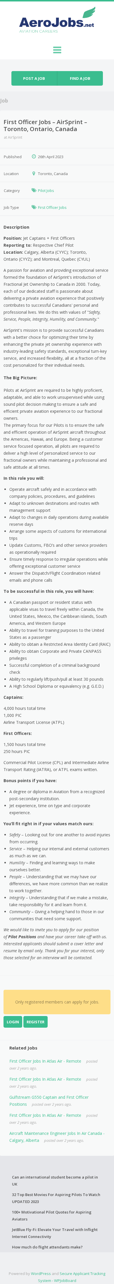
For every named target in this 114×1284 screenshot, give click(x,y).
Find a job (80, 78)
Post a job (34, 78)
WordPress (41, 1273)
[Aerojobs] (57, 21)
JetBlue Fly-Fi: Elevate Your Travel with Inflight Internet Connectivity (55, 1233)
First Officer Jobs (52, 207)
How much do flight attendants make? (47, 1247)
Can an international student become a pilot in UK (55, 1180)
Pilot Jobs (46, 190)
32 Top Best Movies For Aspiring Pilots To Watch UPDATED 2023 (56, 1198)
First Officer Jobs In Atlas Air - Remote (45, 1061)
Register (35, 1021)
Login (13, 1021)
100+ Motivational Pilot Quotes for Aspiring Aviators (51, 1215)
